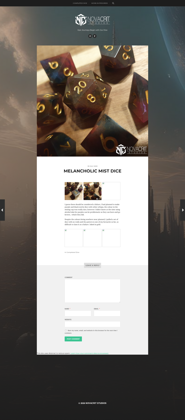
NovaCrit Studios (96, 403)
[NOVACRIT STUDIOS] (92, 20)
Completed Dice (80, 3)
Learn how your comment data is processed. (90, 353)
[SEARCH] (113, 3)
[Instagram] (90, 36)
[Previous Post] (2, 210)
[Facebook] (95, 36)
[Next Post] (182, 210)
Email (97, 309)
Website (68, 319)
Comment (68, 277)
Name (67, 309)
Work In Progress (99, 3)
